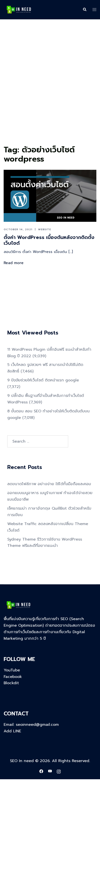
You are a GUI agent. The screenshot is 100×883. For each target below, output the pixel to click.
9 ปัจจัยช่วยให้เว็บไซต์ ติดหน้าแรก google (43, 380)
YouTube (12, 670)
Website (44, 229)
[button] (84, 10)
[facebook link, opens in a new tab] (41, 771)
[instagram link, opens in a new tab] (59, 771)
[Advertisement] (50, 91)
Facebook (13, 677)
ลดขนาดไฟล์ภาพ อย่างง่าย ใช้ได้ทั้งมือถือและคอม (49, 484)
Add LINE (12, 731)
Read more (14, 263)
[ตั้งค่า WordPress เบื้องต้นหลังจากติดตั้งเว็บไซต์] (50, 196)
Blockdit (11, 683)
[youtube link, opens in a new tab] (50, 771)
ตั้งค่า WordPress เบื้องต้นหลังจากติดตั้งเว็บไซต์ (49, 240)
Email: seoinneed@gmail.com (31, 724)
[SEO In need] (19, 9)
